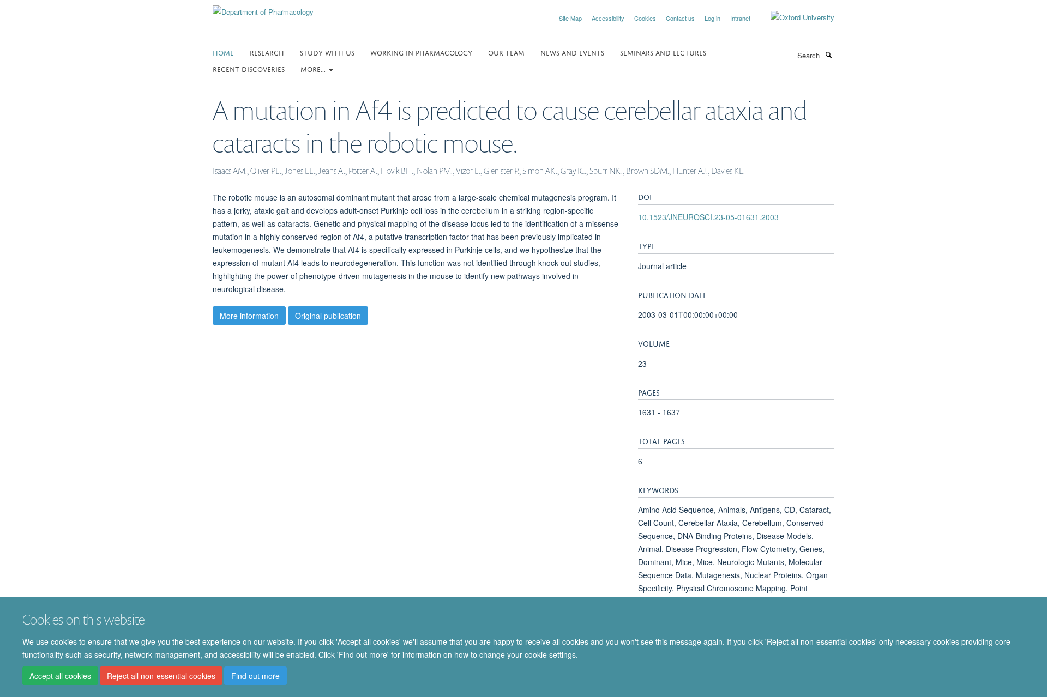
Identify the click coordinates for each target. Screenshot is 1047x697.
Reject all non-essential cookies (161, 675)
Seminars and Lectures (663, 52)
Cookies (645, 18)
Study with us (327, 52)
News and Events (572, 52)
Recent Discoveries (249, 68)
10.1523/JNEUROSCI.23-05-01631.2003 (708, 216)
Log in (712, 18)
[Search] (828, 54)
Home (223, 52)
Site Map (570, 18)
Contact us (680, 18)
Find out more (255, 675)
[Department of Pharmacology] (263, 8)
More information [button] (249, 315)
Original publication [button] (328, 315)
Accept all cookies (60, 675)
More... (314, 68)
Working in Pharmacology (421, 52)
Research (267, 52)
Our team (506, 52)
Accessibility (608, 18)
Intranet (740, 18)
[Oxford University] (794, 17)
